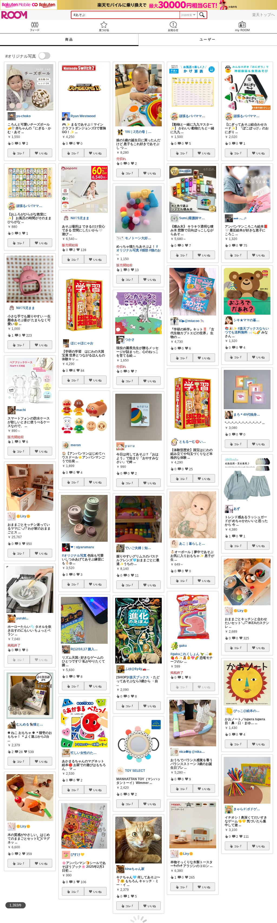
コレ (19, 153)
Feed (34, 26)
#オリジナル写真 (74, 555)
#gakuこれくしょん (184, 654)
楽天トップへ (263, 14)
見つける (103, 26)
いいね (43, 153)
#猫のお (155, 250)
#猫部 (144, 250)
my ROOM (242, 26)
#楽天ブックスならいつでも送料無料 (247, 330)
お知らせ (173, 26)
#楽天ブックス (138, 677)
